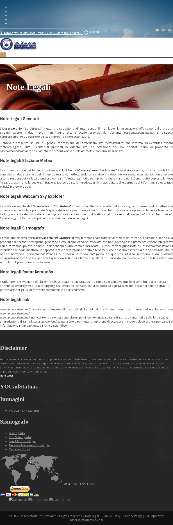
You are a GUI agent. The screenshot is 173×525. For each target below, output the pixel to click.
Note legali (92, 516)
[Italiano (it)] (157, 30)
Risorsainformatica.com (86, 520)
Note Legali (7, 375)
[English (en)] (164, 30)
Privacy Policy (132, 516)
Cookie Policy (111, 516)
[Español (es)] (170, 30)
